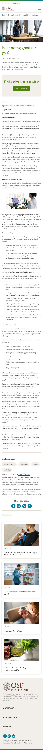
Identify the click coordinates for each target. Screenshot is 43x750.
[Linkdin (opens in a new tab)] (13, 736)
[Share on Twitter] (30, 506)
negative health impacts (17, 256)
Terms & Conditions (17, 743)
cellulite (32, 311)
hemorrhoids (9, 319)
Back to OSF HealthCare (12, 3)
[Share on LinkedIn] (19, 506)
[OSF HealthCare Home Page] (8, 8)
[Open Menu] (39, 8)
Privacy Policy (28, 743)
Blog (3, 15)
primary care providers (31, 443)
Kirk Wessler (24, 474)
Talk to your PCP (20, 88)
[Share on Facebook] (13, 506)
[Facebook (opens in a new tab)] (5, 736)
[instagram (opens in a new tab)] (9, 736)
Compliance (6, 743)
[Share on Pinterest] (24, 506)
